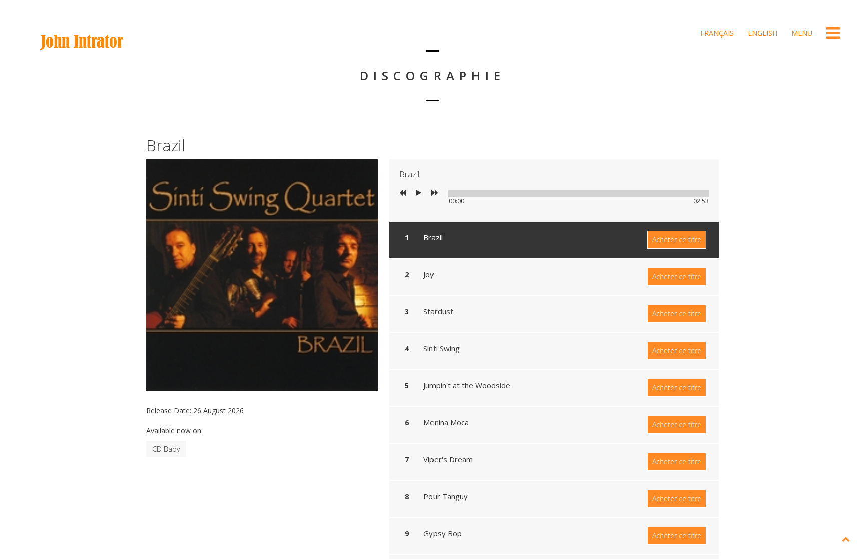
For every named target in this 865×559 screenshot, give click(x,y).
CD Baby (166, 449)
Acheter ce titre (676, 239)
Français (716, 33)
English (761, 33)
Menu (800, 33)
